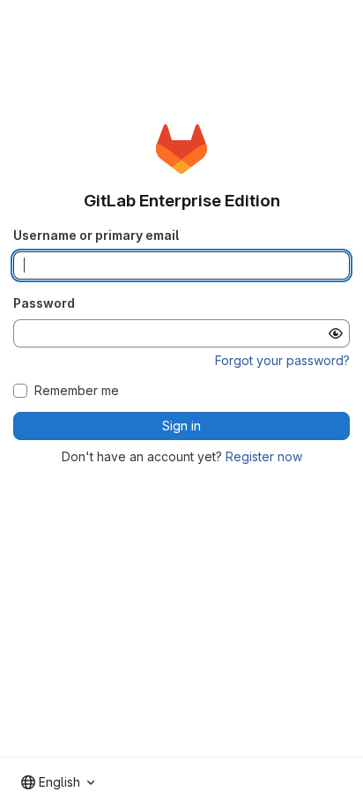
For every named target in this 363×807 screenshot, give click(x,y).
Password (44, 302)
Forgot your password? (282, 360)
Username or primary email (96, 235)
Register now (264, 456)
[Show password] (336, 333)
